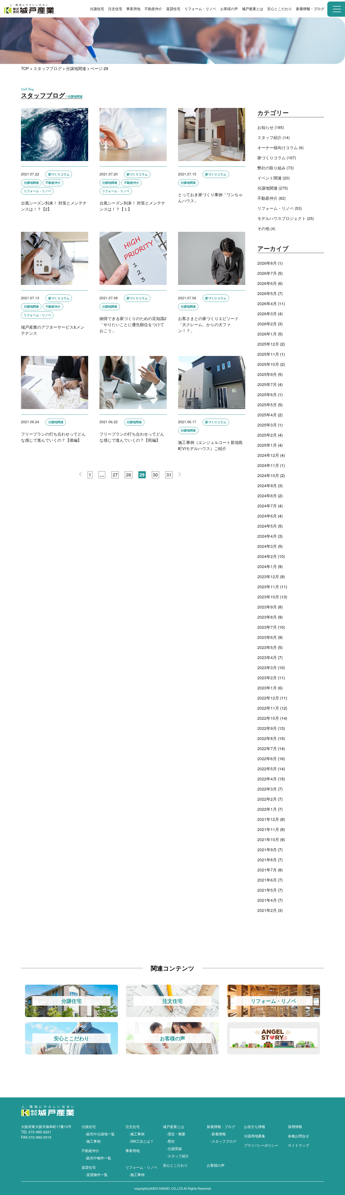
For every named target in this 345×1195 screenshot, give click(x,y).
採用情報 (295, 1126)
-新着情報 (218, 1133)
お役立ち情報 (254, 1126)
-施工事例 (93, 1141)
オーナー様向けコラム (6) (280, 147)
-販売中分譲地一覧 (100, 1133)
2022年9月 (267, 728)
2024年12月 (268, 455)
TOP (25, 68)
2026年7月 (267, 273)
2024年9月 (267, 485)
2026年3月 (267, 314)
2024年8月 (267, 496)
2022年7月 (267, 748)
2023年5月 (267, 647)
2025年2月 (267, 435)
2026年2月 (267, 324)
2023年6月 (267, 637)
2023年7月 (267, 627)
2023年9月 (267, 607)
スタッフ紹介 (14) (273, 137)
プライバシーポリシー (261, 1145)
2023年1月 (267, 688)
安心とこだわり (175, 1165)
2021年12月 (268, 819)
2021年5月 (267, 890)
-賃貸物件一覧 (96, 1174)
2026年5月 (267, 293)
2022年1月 (267, 809)
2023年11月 (268, 587)
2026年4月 (267, 303)
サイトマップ (298, 1145)
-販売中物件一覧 (98, 1157)
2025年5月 (267, 405)
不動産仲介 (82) (271, 198)
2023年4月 (267, 657)
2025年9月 (267, 374)
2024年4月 (267, 536)
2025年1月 (267, 445)
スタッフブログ (47, 68)
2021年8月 (267, 860)
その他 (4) (266, 228)
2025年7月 (267, 384)
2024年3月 (267, 546)
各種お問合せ (298, 1135)
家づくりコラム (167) (276, 158)
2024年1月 (267, 566)
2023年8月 (267, 617)
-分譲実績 (174, 1148)
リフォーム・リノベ (141, 1167)
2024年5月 (267, 526)
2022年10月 (268, 718)
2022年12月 (268, 698)
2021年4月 (267, 900)
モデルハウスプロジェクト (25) (285, 218)
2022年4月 (267, 779)
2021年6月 (267, 880)
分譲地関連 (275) (272, 188)
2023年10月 (268, 597)
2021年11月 (268, 829)
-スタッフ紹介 (177, 1155)
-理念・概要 (175, 1133)
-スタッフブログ (223, 1141)
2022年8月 (267, 738)
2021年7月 (267, 870)
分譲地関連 (76, 68)
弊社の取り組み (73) (275, 168)
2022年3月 (267, 789)
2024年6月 (267, 516)
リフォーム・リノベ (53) (279, 208)
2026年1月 (267, 334)
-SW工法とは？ (141, 1141)
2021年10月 (268, 839)
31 (168, 474)
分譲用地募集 (254, 1135)
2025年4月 (267, 415)
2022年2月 (267, 799)
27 (115, 474)
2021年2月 (267, 910)
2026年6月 (267, 283)
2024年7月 (267, 506)
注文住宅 (133, 1126)
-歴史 (170, 1141)
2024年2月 (267, 556)
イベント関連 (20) (273, 178)
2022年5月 (267, 769)
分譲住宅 (89, 1126)
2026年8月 (267, 263)
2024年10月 (268, 475)
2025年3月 (267, 425)
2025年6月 (267, 394)
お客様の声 (229, 8)
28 (128, 474)
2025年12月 (268, 344)
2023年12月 (268, 576)
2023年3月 (267, 667)
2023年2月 (267, 678)
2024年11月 (268, 465)
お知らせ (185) (270, 127)
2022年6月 (267, 758)
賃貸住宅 (89, 1167)
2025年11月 (268, 354)
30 (155, 474)
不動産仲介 (153, 8)
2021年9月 (267, 849)
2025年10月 (268, 364)
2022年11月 (268, 708)
